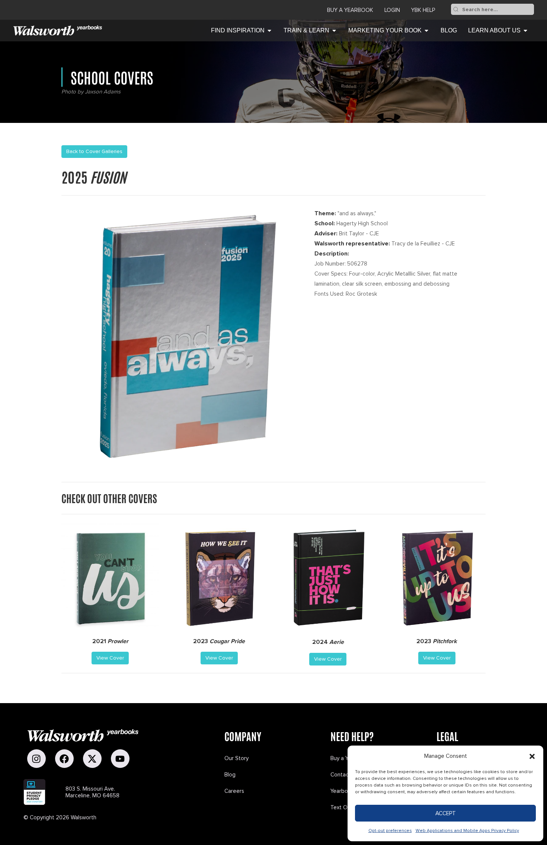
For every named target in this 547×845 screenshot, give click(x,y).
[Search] (456, 9)
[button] (532, 756)
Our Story (236, 758)
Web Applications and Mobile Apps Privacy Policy (467, 830)
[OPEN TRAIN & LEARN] (334, 30)
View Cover (110, 658)
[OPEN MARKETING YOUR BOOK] (426, 30)
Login (392, 10)
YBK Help (423, 10)
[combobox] (497, 9)
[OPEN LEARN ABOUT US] (525, 30)
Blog (230, 774)
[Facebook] (64, 758)
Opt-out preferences (390, 830)
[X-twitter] (92, 758)
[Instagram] (36, 758)
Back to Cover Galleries (94, 151)
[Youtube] (120, 758)
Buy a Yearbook (350, 10)
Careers (234, 791)
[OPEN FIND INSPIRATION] (269, 30)
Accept (445, 813)
